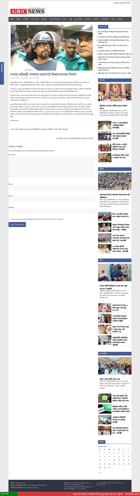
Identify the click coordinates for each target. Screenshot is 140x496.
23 (105, 464)
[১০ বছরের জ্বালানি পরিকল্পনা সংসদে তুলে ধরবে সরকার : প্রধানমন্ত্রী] (104, 245)
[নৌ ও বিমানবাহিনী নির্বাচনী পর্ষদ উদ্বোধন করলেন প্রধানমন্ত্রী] (104, 133)
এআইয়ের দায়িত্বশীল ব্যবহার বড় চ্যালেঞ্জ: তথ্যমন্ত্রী (119, 419)
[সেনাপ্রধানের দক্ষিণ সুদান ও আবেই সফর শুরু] (104, 154)
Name (11, 184)
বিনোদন (119, 19)
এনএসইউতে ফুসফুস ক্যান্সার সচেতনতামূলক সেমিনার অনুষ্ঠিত (119, 318)
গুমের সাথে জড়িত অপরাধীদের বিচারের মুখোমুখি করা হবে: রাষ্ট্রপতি (88, 494)
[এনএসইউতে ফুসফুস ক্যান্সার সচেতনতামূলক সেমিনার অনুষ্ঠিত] (104, 315)
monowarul (25, 78)
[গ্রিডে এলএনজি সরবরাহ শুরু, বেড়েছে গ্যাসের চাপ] (104, 213)
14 (128, 457)
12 (119, 457)
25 (114, 464)
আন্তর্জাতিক (105, 19)
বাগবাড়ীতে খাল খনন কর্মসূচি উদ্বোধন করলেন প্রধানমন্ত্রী (75, 138)
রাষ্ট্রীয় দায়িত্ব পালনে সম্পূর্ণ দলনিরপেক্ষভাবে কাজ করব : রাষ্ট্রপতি (114, 73)
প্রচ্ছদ (12, 19)
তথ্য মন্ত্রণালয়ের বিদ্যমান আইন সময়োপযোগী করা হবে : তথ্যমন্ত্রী (120, 430)
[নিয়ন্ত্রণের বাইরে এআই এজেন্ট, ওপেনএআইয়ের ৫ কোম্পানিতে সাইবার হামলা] (104, 405)
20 (124, 460)
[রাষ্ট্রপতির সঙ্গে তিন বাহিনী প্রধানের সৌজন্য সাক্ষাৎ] (114, 85)
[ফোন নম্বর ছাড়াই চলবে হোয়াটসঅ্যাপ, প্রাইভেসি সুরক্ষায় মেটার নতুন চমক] (104, 395)
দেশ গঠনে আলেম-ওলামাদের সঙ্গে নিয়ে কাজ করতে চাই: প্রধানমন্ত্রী (120, 238)
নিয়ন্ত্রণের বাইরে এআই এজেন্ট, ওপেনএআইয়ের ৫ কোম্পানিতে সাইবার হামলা (121, 409)
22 (100, 464)
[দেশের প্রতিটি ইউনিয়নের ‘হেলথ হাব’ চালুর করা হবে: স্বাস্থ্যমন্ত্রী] (114, 265)
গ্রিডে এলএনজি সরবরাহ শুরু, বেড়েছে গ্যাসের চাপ (120, 215)
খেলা (112, 19)
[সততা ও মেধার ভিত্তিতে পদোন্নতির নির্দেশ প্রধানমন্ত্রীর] (104, 122)
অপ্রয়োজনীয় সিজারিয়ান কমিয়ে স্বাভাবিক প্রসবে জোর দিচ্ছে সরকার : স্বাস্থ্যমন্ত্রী (119, 341)
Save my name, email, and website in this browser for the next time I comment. (37, 219)
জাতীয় (18, 19)
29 (100, 468)
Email (10, 196)
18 (114, 460)
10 (109, 457)
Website (11, 207)
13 (124, 457)
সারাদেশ (87, 19)
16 (105, 460)
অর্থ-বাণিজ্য (35, 19)
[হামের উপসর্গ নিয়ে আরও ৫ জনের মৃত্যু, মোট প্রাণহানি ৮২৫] (104, 326)
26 (119, 464)
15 (100, 460)
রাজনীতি (25, 19)
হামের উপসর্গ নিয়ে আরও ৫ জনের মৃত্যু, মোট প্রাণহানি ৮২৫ (120, 329)
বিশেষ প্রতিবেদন (54, 19)
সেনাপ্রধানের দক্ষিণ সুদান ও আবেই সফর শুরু (120, 156)
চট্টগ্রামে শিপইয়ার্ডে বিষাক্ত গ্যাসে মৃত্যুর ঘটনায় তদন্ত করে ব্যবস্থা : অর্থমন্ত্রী (121, 227)
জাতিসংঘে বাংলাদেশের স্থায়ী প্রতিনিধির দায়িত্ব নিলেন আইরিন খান (114, 54)
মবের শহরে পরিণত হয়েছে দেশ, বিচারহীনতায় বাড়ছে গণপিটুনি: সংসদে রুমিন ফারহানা (38, 129)
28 (128, 464)
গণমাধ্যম (96, 19)
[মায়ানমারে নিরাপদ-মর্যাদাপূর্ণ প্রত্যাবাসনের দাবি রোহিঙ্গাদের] (114, 174)
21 (128, 460)
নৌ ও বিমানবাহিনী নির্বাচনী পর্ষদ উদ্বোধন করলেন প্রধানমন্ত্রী (121, 136)
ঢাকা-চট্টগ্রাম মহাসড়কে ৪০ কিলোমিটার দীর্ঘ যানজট (111, 51)
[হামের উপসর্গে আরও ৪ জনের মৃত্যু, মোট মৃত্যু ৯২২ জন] (104, 304)
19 (119, 460)
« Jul (99, 473)
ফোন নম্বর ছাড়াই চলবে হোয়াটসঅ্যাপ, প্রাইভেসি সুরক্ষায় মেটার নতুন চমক (120, 398)
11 (114, 457)
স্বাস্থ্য (70, 19)
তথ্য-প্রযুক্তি (78, 19)
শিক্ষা (64, 19)
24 (109, 464)
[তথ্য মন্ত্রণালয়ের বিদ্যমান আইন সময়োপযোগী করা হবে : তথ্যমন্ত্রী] (104, 427)
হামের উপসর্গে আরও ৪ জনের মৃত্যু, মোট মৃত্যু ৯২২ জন (120, 307)
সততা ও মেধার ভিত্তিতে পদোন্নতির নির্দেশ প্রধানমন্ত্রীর (120, 125)
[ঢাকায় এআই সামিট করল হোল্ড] (114, 358)
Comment (12, 155)
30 (105, 468)
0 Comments (35, 78)
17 (109, 460)
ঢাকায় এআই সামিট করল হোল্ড (110, 379)
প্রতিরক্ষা (44, 19)
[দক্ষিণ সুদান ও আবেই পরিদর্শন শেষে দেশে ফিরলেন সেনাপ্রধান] (104, 143)
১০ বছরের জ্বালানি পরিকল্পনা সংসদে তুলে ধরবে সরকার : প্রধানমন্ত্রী (120, 248)
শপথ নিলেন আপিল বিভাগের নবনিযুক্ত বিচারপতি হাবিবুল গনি (113, 37)
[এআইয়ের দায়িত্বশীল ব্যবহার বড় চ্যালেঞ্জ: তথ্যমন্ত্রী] (104, 416)
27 (124, 464)
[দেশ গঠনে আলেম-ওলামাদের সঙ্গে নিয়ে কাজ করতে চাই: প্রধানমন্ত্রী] (104, 234)
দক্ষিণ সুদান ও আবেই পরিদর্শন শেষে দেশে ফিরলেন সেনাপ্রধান (119, 147)
